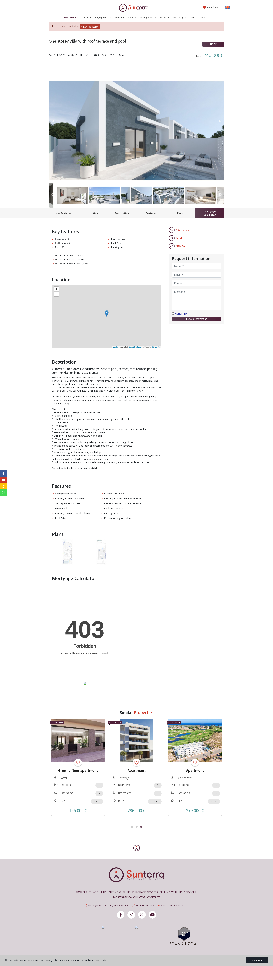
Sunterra (136, 8)
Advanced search (89, 26)
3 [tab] (141, 827)
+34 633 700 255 (144, 905)
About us (86, 17)
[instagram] (131, 915)
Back (213, 44)
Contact (204, 17)
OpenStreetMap (135, 347)
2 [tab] (137, 827)
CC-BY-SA (156, 347)
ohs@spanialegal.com (172, 905)
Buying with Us (103, 17)
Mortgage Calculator (185, 17)
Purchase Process (125, 17)
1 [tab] (132, 827)
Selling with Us (148, 17)
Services (165, 17)
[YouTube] (152, 915)
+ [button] (56, 289)
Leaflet (115, 347)
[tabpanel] (78, 767)
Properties (71, 17)
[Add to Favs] (78, 762)
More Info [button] (100, 960)
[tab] (63, 213)
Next (220, 121)
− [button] (56, 294)
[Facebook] (120, 915)
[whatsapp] (142, 915)
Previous (53, 121)
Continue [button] (257, 960)
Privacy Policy (181, 313)
